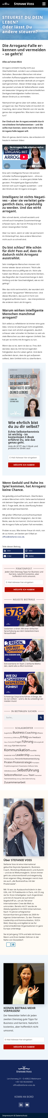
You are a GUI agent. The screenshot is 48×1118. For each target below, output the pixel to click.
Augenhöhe (8, 733)
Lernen (32, 755)
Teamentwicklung (10, 779)
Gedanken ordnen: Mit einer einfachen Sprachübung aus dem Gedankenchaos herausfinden (21, 630)
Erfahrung (16, 738)
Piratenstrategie (22, 762)
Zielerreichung (30, 779)
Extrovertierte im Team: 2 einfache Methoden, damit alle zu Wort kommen (22, 664)
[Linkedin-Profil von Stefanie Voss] (21, 1105)
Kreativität (7, 755)
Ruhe (36, 766)
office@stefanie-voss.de (24, 1085)
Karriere (15, 745)
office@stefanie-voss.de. (13, 536)
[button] (13, 551)
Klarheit (23, 746)
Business (19, 732)
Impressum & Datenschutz (14, 1115)
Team (31, 775)
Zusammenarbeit (14, 782)
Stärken (25, 775)
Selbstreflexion (13, 775)
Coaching (31, 732)
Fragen (18, 742)
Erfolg (24, 737)
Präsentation (23, 766)
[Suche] (41, 717)
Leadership (22, 755)
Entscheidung (8, 737)
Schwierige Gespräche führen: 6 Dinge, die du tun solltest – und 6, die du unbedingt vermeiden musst (24, 698)
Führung (27, 741)
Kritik (13, 755)
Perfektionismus (9, 759)
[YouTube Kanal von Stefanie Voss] (27, 1105)
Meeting (37, 755)
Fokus (6, 742)
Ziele (23, 779)
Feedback (36, 737)
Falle (30, 737)
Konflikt (33, 750)
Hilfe (5, 746)
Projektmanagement (11, 766)
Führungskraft (38, 742)
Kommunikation (17, 750)
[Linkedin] (13, 944)
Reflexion (31, 766)
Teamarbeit (38, 775)
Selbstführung (28, 770)
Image (10, 746)
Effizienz (40, 733)
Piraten (8, 762)
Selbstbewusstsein (10, 771)
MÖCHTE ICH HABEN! (24, 465)
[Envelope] (8, 944)
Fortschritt (11, 742)
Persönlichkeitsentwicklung (27, 758)
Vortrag (19, 779)
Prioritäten (35, 763)
